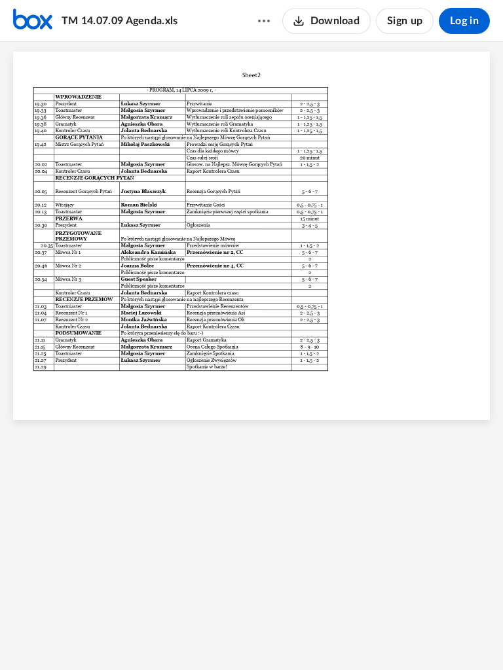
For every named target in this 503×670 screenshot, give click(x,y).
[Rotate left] (299, 637)
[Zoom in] (273, 638)
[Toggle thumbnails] (178, 637)
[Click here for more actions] (264, 21)
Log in (464, 21)
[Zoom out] (228, 638)
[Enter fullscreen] (324, 637)
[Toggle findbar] (202, 637)
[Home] (32, 21)
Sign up (404, 21)
